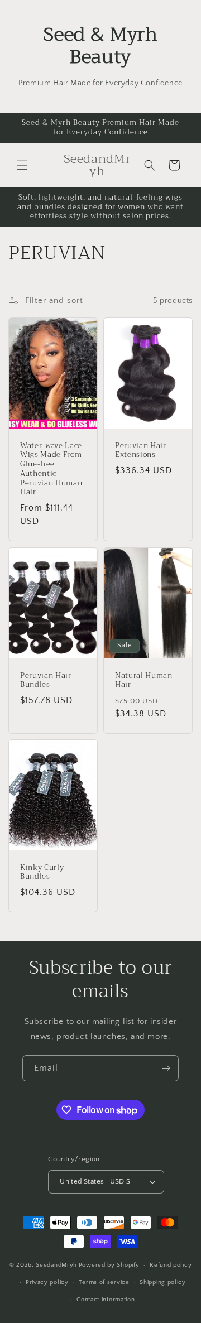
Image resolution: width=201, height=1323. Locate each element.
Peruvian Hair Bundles (45, 680)
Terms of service (104, 1282)
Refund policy (171, 1265)
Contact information (105, 1299)
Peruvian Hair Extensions (140, 450)
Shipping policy (163, 1282)
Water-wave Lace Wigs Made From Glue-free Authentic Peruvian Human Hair (51, 469)
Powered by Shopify (109, 1265)
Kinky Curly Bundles (42, 872)
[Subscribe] (166, 1068)
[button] (22, 165)
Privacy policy (47, 1282)
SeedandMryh (56, 1265)
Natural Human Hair (144, 680)
